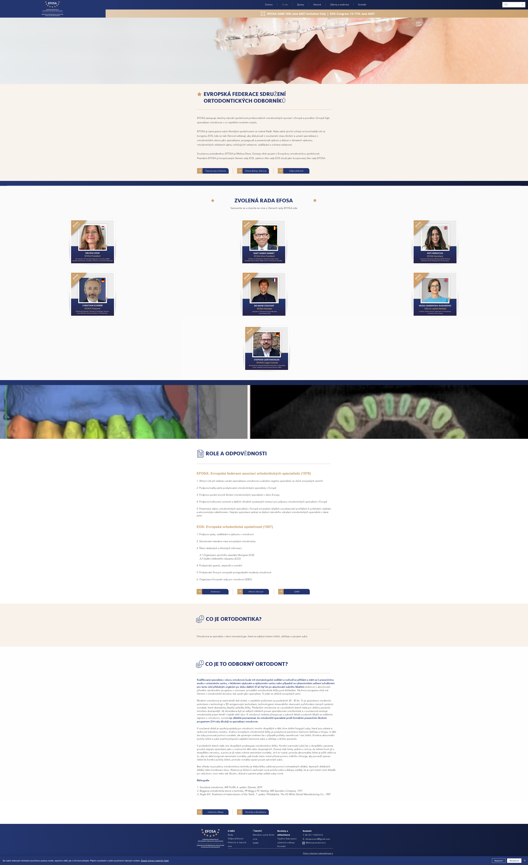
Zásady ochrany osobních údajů (155, 860)
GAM (255, 843)
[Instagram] (303, 843)
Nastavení (498, 860)
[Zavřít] (524, 860)
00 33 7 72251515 (314, 835)
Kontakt (281, 846)
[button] (301, 4)
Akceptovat (514, 860)
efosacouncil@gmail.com (317, 839)
